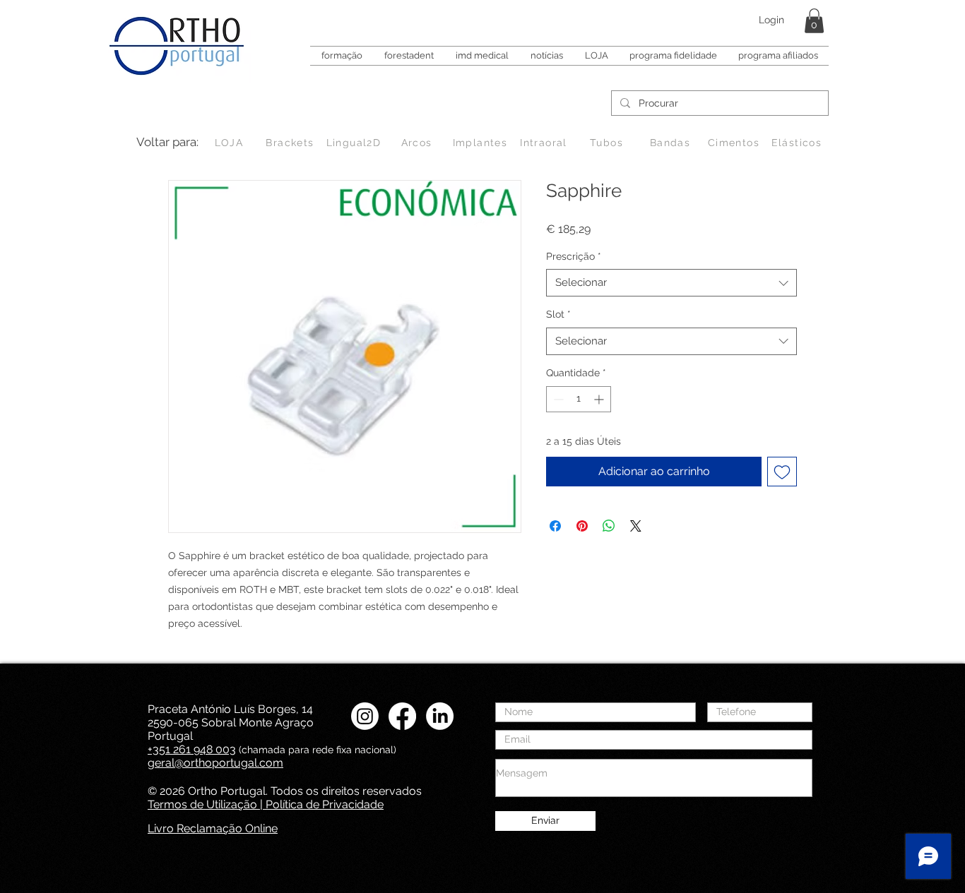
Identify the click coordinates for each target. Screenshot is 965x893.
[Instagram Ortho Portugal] (365, 716)
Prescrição (573, 256)
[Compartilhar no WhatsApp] (608, 525)
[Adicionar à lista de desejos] (782, 471)
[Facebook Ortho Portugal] (402, 716)
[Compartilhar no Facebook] (555, 525)
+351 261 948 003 (192, 749)
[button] (814, 20)
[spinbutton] (578, 399)
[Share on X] (635, 525)
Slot (558, 314)
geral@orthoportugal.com (215, 762)
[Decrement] (557, 399)
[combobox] (671, 282)
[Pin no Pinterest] (582, 525)
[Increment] (600, 399)
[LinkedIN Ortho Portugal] (440, 716)
